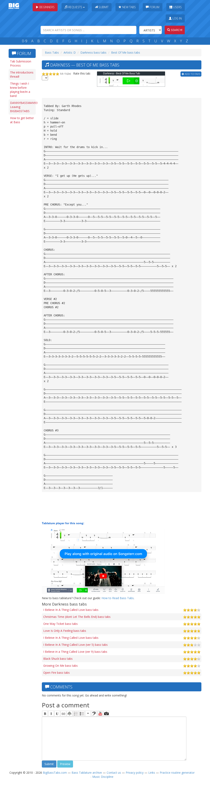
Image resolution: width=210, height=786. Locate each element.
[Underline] (57, 713)
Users (177, 7)
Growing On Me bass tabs (60, 666)
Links (151, 773)
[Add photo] (106, 713)
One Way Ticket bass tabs (60, 624)
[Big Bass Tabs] (14, 6)
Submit (103, 7)
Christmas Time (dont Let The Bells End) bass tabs (77, 617)
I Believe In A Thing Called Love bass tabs (70, 610)
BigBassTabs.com (55, 773)
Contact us (114, 773)
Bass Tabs (52, 52)
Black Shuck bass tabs (58, 659)
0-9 (24, 40)
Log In (177, 18)
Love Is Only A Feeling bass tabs (64, 631)
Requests (75, 7)
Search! (176, 30)
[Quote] (88, 713)
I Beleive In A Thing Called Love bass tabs (70, 638)
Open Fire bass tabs (56, 673)
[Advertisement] (23, 189)
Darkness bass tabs (93, 52)
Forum (154, 7)
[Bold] (45, 713)
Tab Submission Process (20, 63)
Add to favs (192, 74)
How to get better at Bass (22, 120)
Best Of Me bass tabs (125, 52)
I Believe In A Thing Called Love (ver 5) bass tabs (75, 645)
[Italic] (51, 713)
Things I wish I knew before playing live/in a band (20, 90)
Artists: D (70, 52)
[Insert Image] (69, 713)
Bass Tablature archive (87, 773)
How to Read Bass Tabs (118, 598)
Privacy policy (135, 773)
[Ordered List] (76, 713)
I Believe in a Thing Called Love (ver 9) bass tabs (75, 652)
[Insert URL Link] (63, 713)
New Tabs (128, 7)
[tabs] (94, 713)
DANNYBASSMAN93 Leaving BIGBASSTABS (23, 107)
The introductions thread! (21, 74)
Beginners (47, 7)
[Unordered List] (82, 713)
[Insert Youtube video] (100, 713)
